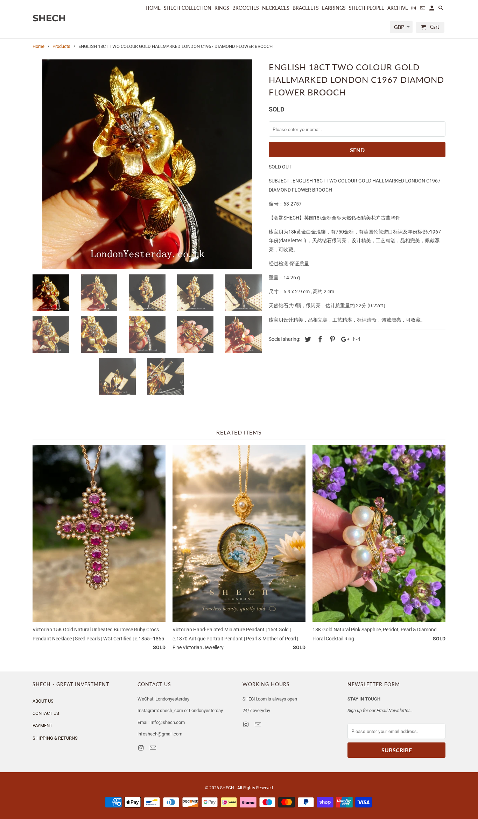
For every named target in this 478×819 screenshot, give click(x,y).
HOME (153, 8)
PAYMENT (42, 725)
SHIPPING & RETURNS (55, 738)
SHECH (227, 787)
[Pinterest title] (331, 339)
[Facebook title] (319, 339)
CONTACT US (46, 713)
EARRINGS (334, 8)
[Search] (441, 9)
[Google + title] (343, 339)
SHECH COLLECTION (187, 8)
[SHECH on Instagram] (141, 748)
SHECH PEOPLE (366, 8)
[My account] (432, 9)
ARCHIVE (397, 8)
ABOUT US (43, 701)
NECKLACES (275, 8)
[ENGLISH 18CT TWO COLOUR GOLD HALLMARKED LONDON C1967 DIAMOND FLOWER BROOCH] (147, 164)
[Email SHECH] (153, 748)
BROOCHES (245, 8)
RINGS (222, 8)
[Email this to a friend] (355, 339)
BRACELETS (306, 8)
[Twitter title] (306, 339)
